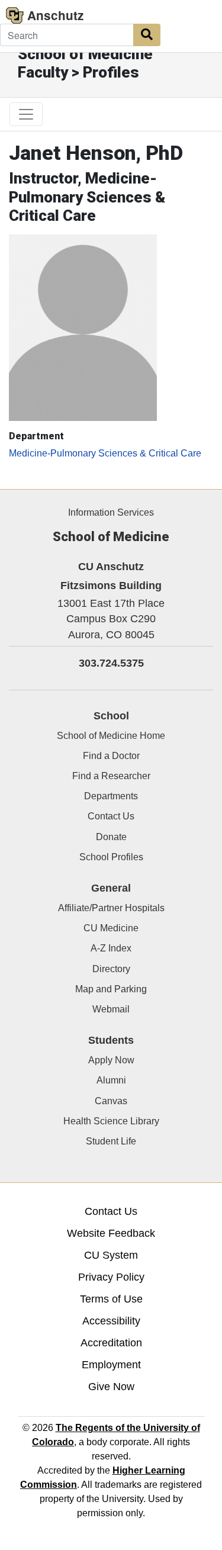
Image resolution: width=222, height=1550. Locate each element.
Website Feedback (111, 1233)
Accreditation (111, 1343)
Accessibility (111, 1321)
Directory (111, 969)
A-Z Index (111, 948)
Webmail (111, 1009)
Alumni (111, 1080)
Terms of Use (111, 1299)
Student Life (111, 1141)
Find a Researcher (111, 776)
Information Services (111, 512)
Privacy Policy (111, 1277)
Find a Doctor (111, 756)
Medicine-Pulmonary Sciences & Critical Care (105, 453)
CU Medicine (111, 928)
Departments (111, 796)
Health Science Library (111, 1121)
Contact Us (111, 816)
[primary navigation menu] (26, 114)
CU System (111, 1255)
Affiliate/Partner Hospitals (111, 908)
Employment (111, 1365)
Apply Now (111, 1060)
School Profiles (111, 857)
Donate (111, 837)
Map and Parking (111, 989)
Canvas (111, 1101)
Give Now (111, 1387)
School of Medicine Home (111, 736)
